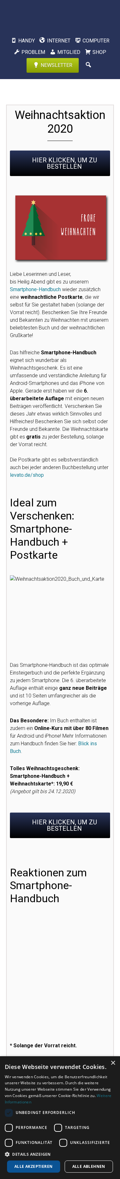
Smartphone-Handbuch (35, 289)
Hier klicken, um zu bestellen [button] (64, 163)
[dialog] (60, 1117)
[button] (60, 1154)
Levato (60, 14)
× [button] (112, 1063)
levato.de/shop (27, 475)
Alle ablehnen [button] (88, 1166)
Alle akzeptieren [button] (33, 1166)
